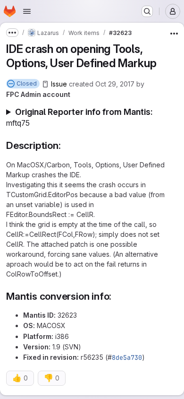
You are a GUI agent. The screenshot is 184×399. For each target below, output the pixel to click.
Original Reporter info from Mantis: (79, 117)
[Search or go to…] (147, 11)
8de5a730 (127, 357)
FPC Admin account (38, 94)
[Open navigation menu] (26, 11)
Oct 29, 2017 (114, 84)
